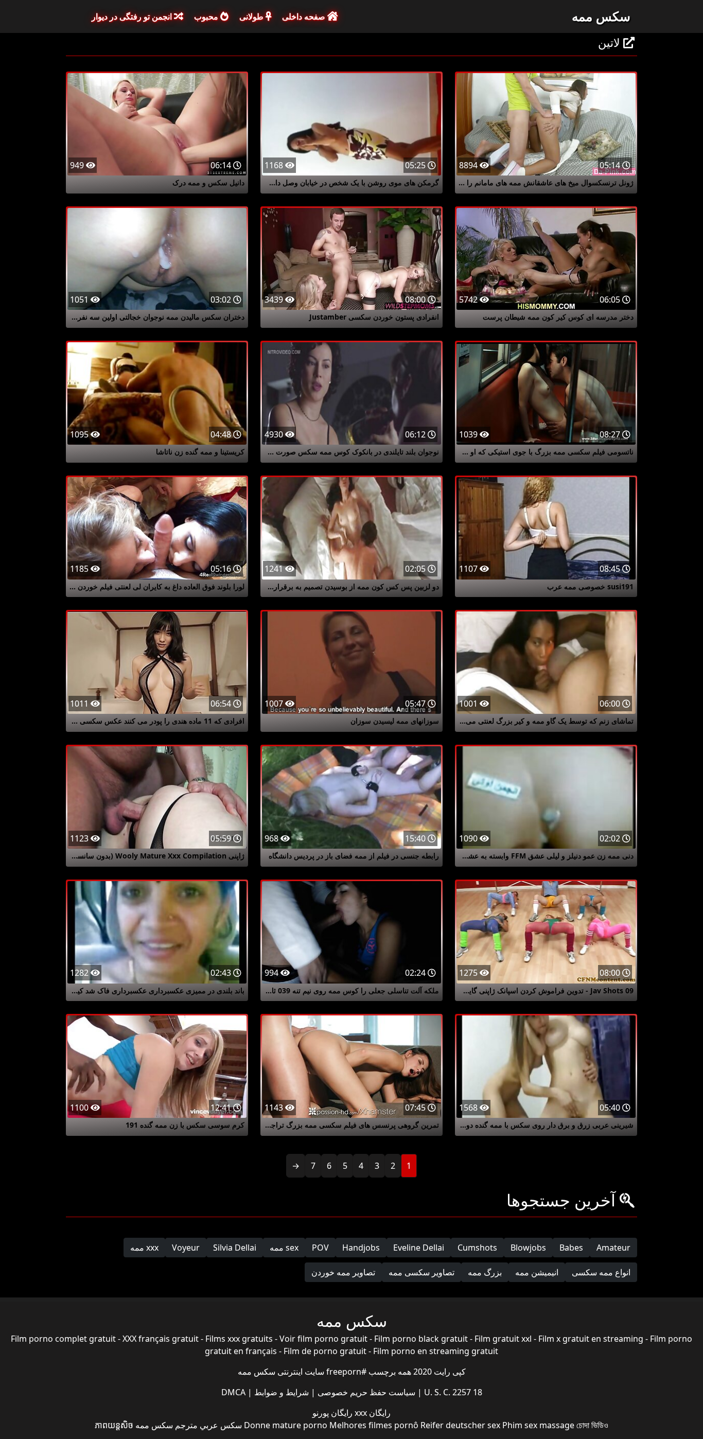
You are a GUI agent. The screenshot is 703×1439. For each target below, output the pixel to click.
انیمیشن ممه (536, 1272)
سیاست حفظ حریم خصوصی (365, 1392)
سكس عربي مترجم (208, 1425)
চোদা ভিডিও (592, 1425)
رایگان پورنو (332, 1412)
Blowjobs (528, 1247)
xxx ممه (144, 1247)
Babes (571, 1247)
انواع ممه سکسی (601, 1272)
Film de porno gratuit (325, 1351)
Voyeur (186, 1247)
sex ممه (284, 1247)
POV (320, 1247)
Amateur (613, 1247)
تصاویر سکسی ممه (421, 1272)
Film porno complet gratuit (63, 1338)
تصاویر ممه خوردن (343, 1272)
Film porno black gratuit (421, 1338)
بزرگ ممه (485, 1272)
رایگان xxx (372, 1412)
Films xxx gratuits (239, 1338)
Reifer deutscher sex (460, 1425)
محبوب (207, 16)
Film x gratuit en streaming (590, 1338)
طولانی (252, 16)
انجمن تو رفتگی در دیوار (133, 16)
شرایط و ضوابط (280, 1392)
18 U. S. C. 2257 (452, 1392)
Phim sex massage (538, 1425)
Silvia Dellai (234, 1247)
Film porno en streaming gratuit (435, 1351)
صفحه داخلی (304, 16)
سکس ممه (601, 16)
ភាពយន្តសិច (114, 1425)
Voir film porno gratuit (323, 1338)
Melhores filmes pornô (373, 1425)
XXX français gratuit (160, 1338)
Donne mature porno (285, 1425)
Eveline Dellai (418, 1247)
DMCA (233, 1392)
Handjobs (361, 1247)
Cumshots (477, 1247)
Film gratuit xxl (503, 1338)
